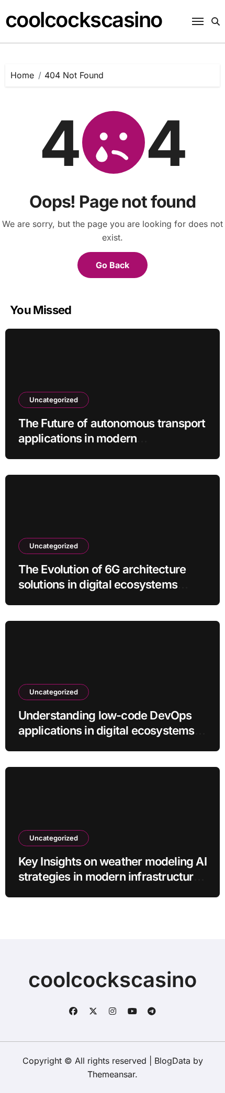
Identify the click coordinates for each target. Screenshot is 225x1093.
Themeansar (111, 1074)
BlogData (172, 1060)
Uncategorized (53, 399)
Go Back (112, 265)
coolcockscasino (83, 19)
